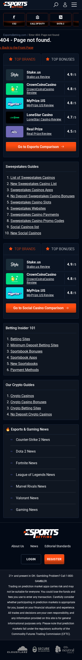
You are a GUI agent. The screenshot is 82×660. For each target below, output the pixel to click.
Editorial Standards (58, 546)
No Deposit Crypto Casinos (31, 414)
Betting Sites (20, 339)
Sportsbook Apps (23, 357)
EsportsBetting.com (14, 35)
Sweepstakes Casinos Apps (31, 190)
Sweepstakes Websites (28, 208)
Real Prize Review (39, 133)
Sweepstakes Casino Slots (30, 202)
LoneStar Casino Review (44, 119)
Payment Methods (24, 370)
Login (31, 559)
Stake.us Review (38, 77)
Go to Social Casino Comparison (38, 308)
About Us (17, 546)
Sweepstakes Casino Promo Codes (37, 221)
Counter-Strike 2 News (33, 440)
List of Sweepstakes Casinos (32, 178)
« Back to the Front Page (16, 47)
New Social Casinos (25, 233)
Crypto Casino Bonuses (28, 402)
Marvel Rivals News (31, 486)
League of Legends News (35, 475)
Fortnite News (26, 463)
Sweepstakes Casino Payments (34, 215)
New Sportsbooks (24, 364)
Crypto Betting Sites (25, 408)
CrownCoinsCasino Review (40, 90)
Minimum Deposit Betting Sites (34, 345)
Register (54, 559)
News (34, 546)
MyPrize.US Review (40, 105)
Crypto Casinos (22, 396)
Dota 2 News (26, 451)
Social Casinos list (24, 227)
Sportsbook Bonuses (26, 351)
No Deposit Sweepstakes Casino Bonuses (42, 196)
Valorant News (27, 498)
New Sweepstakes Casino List (33, 184)
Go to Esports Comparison (38, 147)
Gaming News (27, 510)
